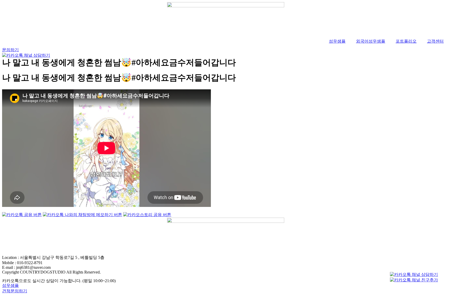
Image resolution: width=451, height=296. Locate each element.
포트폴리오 (406, 41)
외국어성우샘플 (370, 41)
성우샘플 (337, 41)
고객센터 (435, 41)
